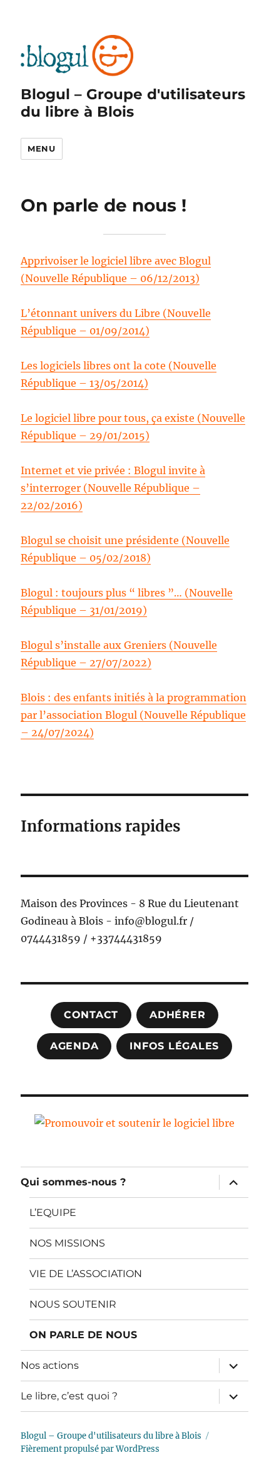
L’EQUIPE (52, 1212)
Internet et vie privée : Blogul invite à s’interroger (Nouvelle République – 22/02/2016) (113, 488)
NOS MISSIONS (67, 1243)
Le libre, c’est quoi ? (69, 1396)
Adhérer (177, 1015)
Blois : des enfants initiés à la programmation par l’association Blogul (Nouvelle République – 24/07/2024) (133, 715)
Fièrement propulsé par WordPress (90, 1449)
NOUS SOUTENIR (72, 1304)
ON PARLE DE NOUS (83, 1335)
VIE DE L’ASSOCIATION (85, 1274)
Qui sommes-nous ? (73, 1182)
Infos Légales (174, 1046)
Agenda (74, 1046)
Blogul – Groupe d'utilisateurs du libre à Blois (133, 102)
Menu (41, 148)
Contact (91, 1015)
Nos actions (50, 1365)
